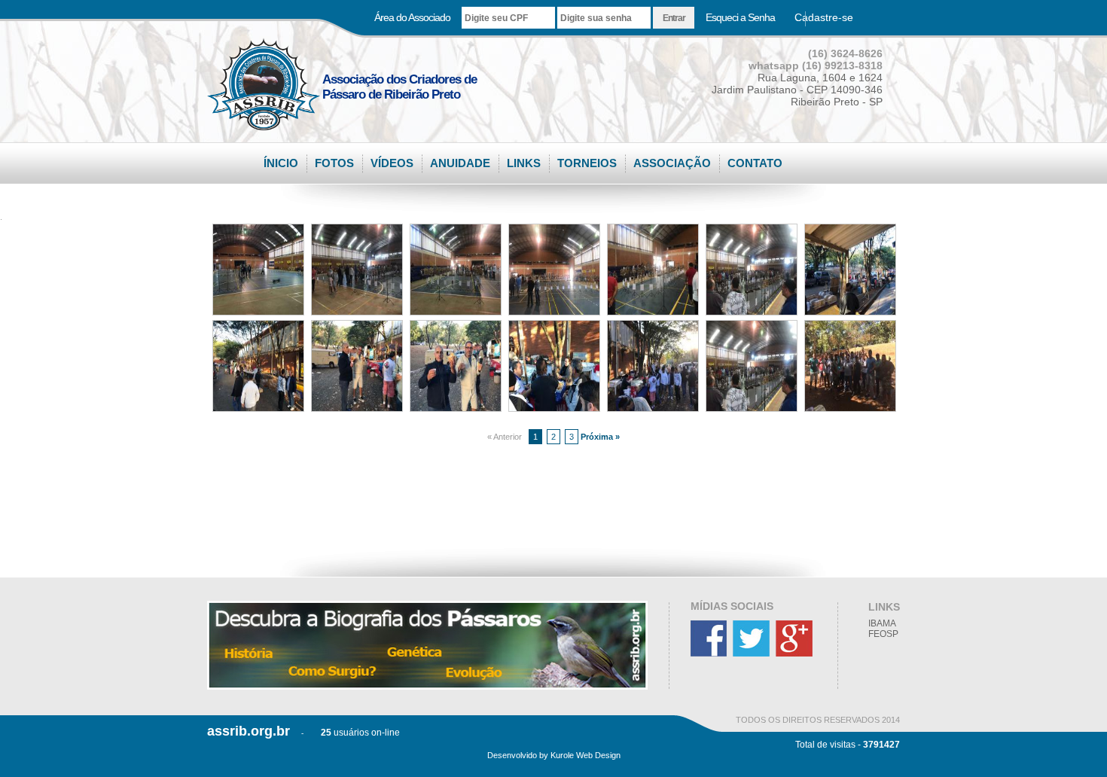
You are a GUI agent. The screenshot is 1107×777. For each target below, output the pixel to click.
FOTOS (334, 163)
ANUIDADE (460, 163)
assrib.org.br (248, 731)
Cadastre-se (823, 17)
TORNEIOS (587, 163)
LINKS (524, 163)
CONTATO (754, 163)
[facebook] (710, 653)
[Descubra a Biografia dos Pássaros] (427, 645)
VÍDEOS (392, 163)
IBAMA (882, 623)
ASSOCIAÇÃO (672, 163)
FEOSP (883, 634)
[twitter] (753, 653)
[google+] (796, 653)
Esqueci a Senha (740, 17)
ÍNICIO (281, 163)
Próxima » (600, 436)
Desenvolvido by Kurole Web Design (554, 755)
